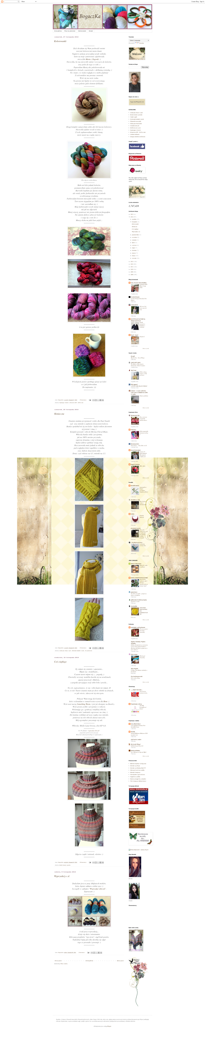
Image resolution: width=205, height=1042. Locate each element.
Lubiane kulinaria (134, 134)
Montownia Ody (135, 415)
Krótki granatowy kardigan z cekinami (142, 325)
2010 (132, 269)
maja (133, 248)
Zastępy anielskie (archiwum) (137, 136)
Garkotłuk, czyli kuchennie (138, 627)
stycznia (134, 258)
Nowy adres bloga (135, 678)
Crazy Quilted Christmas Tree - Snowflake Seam (138, 726)
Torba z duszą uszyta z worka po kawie (143, 373)
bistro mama (134, 654)
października (135, 235)
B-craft (133, 356)
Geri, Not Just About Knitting (138, 283)
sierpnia (134, 240)
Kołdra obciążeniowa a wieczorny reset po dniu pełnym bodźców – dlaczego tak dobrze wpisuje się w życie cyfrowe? (139, 647)
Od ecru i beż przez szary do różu (143, 308)
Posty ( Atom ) (64, 963)
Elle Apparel (134, 384)
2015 (132, 214)
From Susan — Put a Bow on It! (139, 445)
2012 (132, 264)
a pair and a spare (136, 362)
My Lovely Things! (136, 744)
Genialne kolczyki (134, 125)
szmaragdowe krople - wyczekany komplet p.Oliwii (144, 489)
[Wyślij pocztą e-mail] (93, 400)
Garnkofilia (134, 606)
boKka (132, 514)
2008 (132, 274)
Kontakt (91, 31)
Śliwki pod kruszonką (142, 656)
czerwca (134, 245)
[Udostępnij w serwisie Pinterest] (103, 400)
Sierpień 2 (142, 336)
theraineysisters (135, 444)
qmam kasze (134, 592)
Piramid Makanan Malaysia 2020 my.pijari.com (139, 734)
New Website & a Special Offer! (138, 752)
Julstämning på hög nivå (137, 746)
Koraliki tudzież (135, 485)
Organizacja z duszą (136, 704)
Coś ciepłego (60, 661)
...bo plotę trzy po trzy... (137, 542)
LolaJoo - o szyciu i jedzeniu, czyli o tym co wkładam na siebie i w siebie (139, 392)
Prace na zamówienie (69, 31)
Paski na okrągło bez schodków (138, 779)
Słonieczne (59, 413)
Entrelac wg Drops (135, 766)
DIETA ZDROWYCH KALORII (139, 578)
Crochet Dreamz (135, 297)
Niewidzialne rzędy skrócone (137, 774)
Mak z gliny (142, 466)
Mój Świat (133, 370)
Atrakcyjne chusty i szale (65, 650)
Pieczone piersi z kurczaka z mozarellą (144, 630)
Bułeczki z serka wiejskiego (143, 566)
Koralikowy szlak (135, 500)
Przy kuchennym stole (136, 676)
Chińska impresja (142, 516)
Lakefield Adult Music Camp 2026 (143, 286)
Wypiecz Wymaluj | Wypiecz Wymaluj (138, 642)
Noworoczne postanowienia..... (144, 692)
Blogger (109, 1026)
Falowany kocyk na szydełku (137, 770)
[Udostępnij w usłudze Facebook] (100, 400)
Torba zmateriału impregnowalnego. (144, 432)
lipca (133, 242)
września (134, 237)
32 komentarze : (83, 648)
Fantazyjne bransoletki (136, 123)
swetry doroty (134, 305)
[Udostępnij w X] (98, 400)
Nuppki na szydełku (135, 776)
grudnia (134, 219)
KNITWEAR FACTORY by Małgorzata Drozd (138, 320)
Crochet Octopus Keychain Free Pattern (139, 299)
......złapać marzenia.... (137, 690)
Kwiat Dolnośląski (136, 450)
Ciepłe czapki (133, 117)
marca (134, 253)
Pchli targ (133, 430)
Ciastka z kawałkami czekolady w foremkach (139, 671)
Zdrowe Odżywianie (136, 564)
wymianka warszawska (143, 544)
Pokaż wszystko (146, 348)
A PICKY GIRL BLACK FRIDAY (139, 386)
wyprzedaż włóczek (93, 731)
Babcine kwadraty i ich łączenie (138, 763)
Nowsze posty (58, 960)
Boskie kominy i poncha (64, 865)
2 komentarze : (82, 952)
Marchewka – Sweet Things (137, 358)
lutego (133, 255)
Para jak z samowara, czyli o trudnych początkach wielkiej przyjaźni (144, 534)
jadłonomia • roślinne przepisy (139, 600)
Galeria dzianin (82, 31)
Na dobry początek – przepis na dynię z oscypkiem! (138, 594)
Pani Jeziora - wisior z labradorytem (143, 503)
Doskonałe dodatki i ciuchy (78, 650)
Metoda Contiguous (135, 772)
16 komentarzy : (83, 862)
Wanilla (133, 732)
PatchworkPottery (135, 750)
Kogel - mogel (134, 335)
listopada (134, 222)
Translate (141, 43)
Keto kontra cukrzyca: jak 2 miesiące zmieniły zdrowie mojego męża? (144, 582)
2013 (132, 261)
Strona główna (58, 31)
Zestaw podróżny (144, 396)
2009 (132, 272)
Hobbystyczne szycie (135, 128)
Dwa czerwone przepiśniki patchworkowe (143, 418)
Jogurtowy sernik (135, 601)
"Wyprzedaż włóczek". (97, 888)
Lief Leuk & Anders (136, 739)
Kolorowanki (60, 41)
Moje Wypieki (134, 668)
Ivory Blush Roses (136, 724)
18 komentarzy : (83, 400)
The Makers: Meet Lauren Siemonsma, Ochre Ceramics (138, 364)
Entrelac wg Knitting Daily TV (138, 768)
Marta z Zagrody (92, 59)
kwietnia (134, 250)
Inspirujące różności (64, 402)
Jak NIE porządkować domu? (143, 707)
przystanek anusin (136, 528)
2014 (132, 217)
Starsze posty (120, 960)
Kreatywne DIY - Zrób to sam (76, 402)
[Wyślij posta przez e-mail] (89, 400)
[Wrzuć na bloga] (96, 400)
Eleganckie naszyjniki (135, 121)
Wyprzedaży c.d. (62, 876)
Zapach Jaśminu (135, 464)
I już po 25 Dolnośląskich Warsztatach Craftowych (143, 454)
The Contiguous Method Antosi (138, 781)
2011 (132, 267)
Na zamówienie (88, 650)
